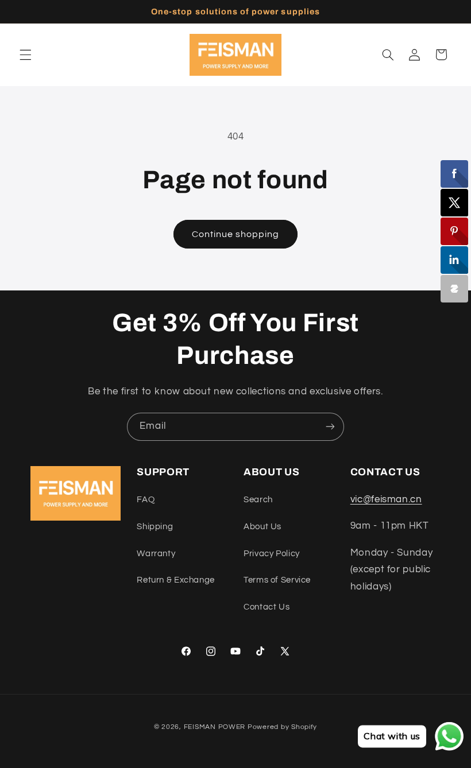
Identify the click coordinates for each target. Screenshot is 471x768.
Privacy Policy (272, 553)
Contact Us (266, 607)
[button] (25, 54)
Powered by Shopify (282, 727)
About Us (262, 526)
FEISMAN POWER (215, 727)
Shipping (155, 526)
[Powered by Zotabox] (454, 288)
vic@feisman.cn (386, 499)
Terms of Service (277, 580)
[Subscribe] (330, 427)
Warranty (156, 553)
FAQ (146, 499)
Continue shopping (236, 234)
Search (258, 499)
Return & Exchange (176, 580)
